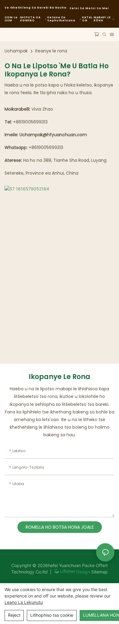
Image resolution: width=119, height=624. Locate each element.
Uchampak (16, 51)
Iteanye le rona (51, 51)
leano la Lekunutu (24, 602)
